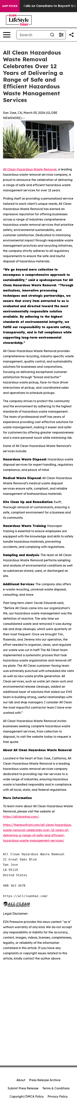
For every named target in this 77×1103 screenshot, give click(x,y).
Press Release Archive (45, 1080)
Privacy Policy (57, 1096)
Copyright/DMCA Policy (27, 1096)
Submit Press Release (23, 1088)
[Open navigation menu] (6, 34)
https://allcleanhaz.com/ (21, 816)
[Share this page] (71, 34)
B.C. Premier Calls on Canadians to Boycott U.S (40, 6)
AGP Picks (9, 6)
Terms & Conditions (56, 1088)
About (20, 1080)
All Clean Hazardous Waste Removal (29, 169)
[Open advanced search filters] (61, 34)
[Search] (52, 34)
